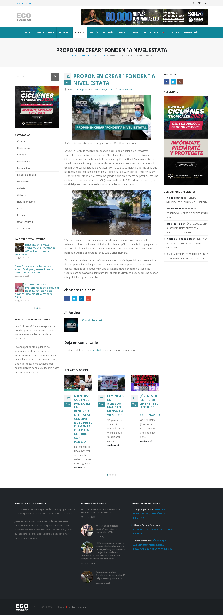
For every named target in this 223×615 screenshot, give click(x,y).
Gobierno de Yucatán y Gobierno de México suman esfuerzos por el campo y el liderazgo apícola (37, 267)
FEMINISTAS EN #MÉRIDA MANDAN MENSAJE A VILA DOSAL (83, 405)
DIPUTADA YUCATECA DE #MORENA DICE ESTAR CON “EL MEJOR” (100, 488)
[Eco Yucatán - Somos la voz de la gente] (23, 17)
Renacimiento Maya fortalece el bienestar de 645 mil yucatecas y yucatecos (110, 552)
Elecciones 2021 (153, 32)
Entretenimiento (25, 168)
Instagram (180, 81)
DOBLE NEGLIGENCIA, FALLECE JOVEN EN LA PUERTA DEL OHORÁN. (150, 407)
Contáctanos (25, 3)
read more (79, 445)
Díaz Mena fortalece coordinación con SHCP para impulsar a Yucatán (40, 248)
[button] (107, 452)
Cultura (174, 32)
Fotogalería (191, 32)
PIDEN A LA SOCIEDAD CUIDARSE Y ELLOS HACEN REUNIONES (186, 243)
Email (88, 298)
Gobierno (64, 32)
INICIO (28, 32)
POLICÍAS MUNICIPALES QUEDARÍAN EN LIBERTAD (149, 491)
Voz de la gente (79, 89)
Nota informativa (26, 201)
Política (79, 32)
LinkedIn (81, 298)
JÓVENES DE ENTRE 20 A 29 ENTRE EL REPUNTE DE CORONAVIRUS (117, 405)
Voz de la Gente (45, 32)
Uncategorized (25, 221)
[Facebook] (193, 3)
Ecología (108, 32)
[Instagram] (205, 3)
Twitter (74, 298)
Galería (21, 188)
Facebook (67, 298)
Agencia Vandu (79, 584)
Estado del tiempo (128, 32)
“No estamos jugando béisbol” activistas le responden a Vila (107, 506)
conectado (96, 350)
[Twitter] (199, 3)
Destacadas (99, 89)
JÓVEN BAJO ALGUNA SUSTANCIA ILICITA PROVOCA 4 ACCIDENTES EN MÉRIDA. (186, 228)
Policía (94, 32)
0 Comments (125, 89)
